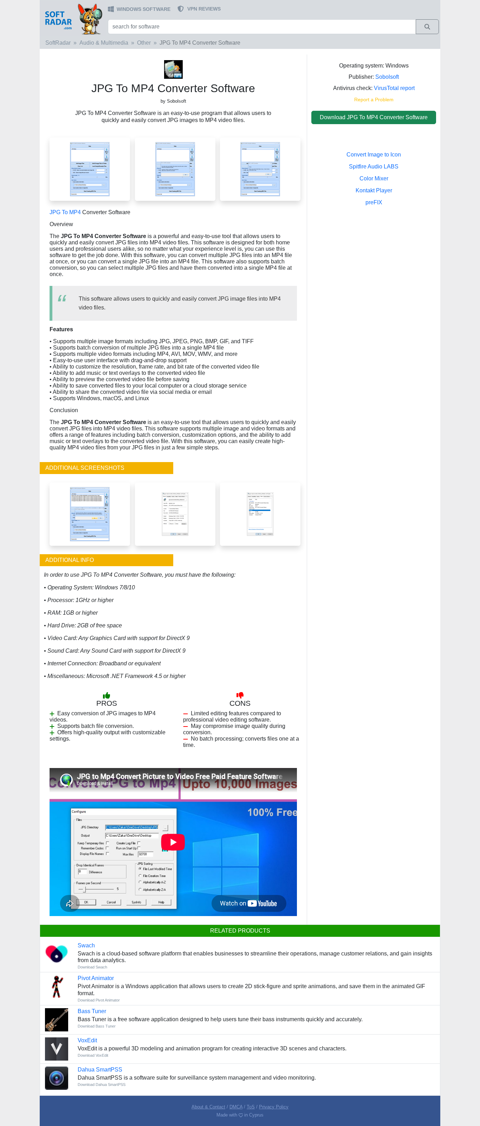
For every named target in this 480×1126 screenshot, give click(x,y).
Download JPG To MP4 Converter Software (374, 117)
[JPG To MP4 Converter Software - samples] (90, 514)
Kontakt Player (374, 190)
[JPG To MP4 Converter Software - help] (175, 169)
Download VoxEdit (93, 1055)
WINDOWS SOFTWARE (143, 9)
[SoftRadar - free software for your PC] (73, 18)
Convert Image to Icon (373, 155)
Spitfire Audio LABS (373, 166)
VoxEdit (87, 1040)
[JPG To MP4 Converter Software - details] (260, 514)
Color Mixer (373, 178)
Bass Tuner (92, 1011)
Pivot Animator (96, 978)
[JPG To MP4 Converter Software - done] (260, 169)
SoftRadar (58, 43)
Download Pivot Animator (99, 1000)
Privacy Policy (273, 1106)
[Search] (427, 26)
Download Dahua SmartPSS (101, 1084)
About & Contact (208, 1106)
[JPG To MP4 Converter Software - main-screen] (90, 169)
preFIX (373, 202)
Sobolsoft (387, 77)
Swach (86, 945)
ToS (251, 1106)
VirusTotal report (394, 88)
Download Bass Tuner (97, 1026)
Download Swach (92, 967)
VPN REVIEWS (204, 9)
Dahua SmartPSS (100, 1070)
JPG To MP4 (65, 212)
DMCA (235, 1106)
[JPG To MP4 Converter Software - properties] (175, 514)
